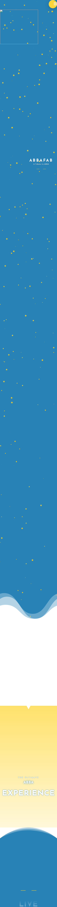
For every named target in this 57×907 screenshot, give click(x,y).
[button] (53, 4)
